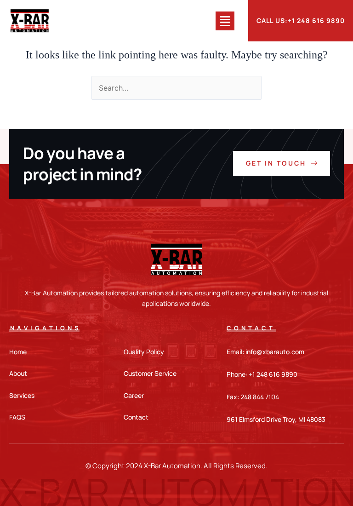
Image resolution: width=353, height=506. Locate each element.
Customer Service (150, 373)
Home (18, 351)
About (18, 373)
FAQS (17, 417)
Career (134, 395)
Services (21, 395)
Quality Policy (144, 351)
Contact (136, 417)
